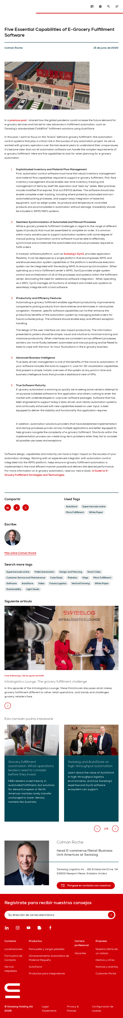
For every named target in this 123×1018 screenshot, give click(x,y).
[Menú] (117, 6)
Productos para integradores (47, 973)
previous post (18, 120)
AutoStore (35, 966)
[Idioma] (100, 6)
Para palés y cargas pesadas (46, 949)
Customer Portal (106, 973)
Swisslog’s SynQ (73, 253)
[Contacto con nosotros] (92, 6)
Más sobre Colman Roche (20, 553)
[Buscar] (108, 6)
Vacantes (80, 953)
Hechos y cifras (105, 960)
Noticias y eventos (107, 966)
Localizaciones (13, 949)
